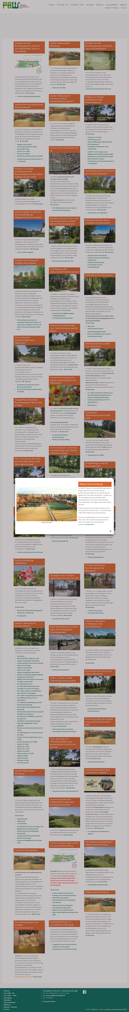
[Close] (114, 478)
